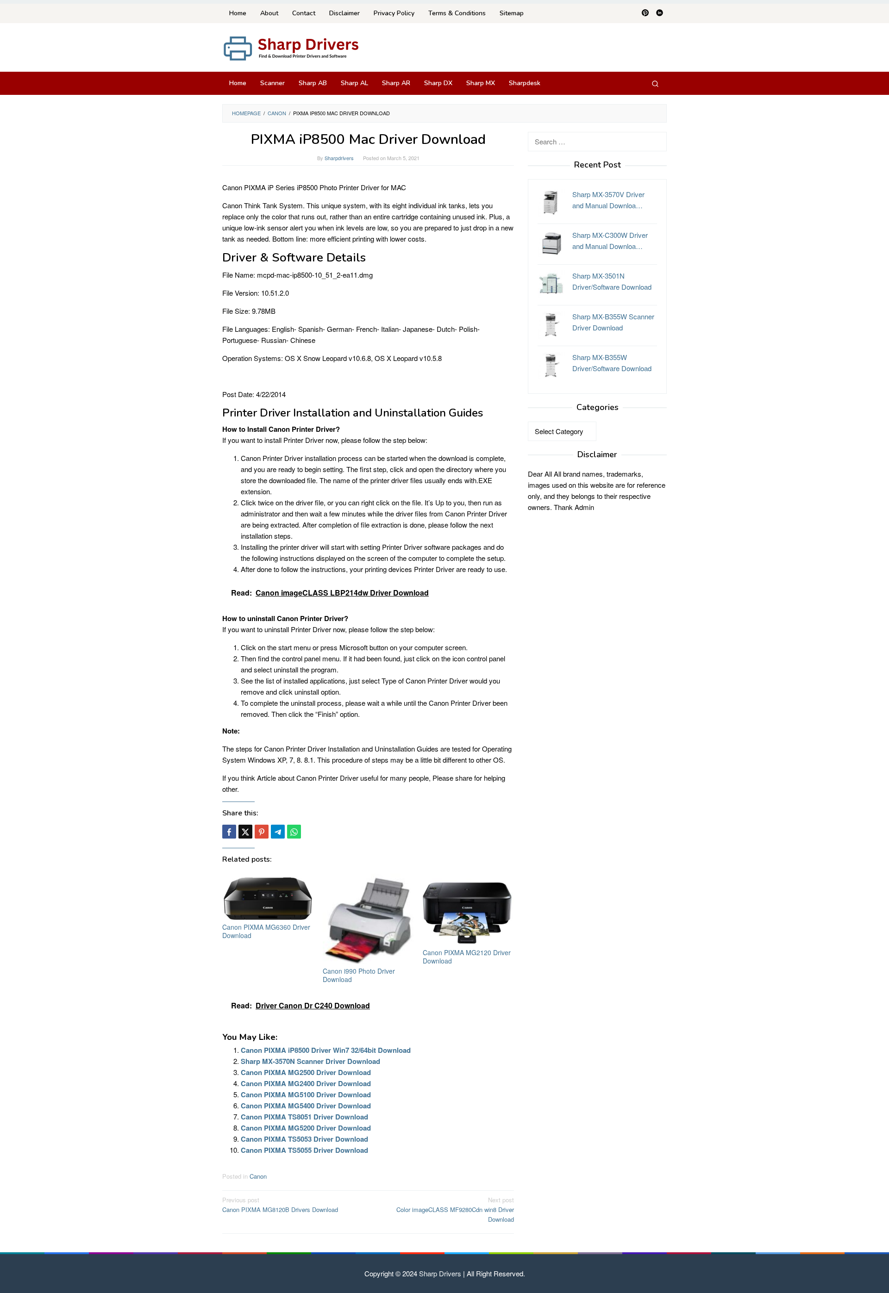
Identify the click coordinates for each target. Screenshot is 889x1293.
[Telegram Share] (278, 832)
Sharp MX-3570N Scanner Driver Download (310, 1061)
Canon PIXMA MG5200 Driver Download (306, 1128)
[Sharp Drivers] (291, 47)
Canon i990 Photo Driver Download (359, 975)
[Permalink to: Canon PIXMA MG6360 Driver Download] (267, 897)
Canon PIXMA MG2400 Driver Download (306, 1083)
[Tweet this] (245, 832)
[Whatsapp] (294, 832)
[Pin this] (262, 832)
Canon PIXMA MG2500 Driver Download (306, 1072)
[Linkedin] (659, 13)
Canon (258, 1176)
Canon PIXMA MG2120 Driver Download (467, 956)
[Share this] (229, 832)
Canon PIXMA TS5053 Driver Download (304, 1139)
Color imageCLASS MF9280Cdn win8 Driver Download (455, 1209)
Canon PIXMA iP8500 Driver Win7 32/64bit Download (326, 1050)
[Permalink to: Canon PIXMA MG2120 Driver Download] (468, 910)
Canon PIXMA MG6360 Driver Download (266, 931)
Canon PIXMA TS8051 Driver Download (304, 1117)
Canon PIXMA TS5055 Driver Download (304, 1150)
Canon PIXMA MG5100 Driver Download (306, 1094)
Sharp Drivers (440, 1273)
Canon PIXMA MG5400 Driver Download (306, 1105)
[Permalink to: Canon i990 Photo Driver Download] (368, 919)
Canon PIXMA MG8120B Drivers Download (280, 1204)
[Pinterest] (645, 13)
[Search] (655, 83)
